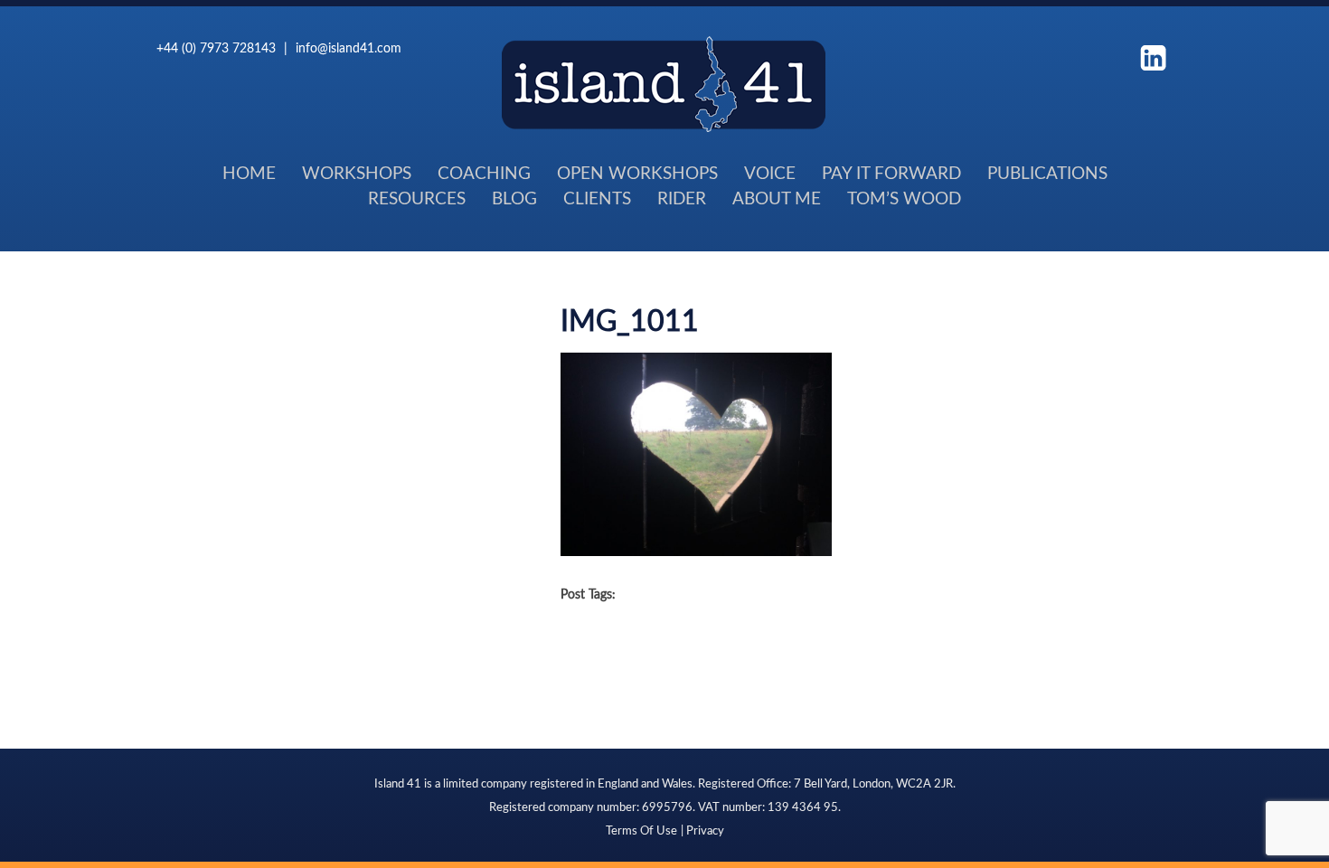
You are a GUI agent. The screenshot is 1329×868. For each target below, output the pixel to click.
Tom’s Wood (904, 197)
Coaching (484, 172)
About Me (776, 197)
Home (249, 172)
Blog (514, 197)
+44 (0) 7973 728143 (216, 47)
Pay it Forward (891, 172)
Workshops (356, 172)
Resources (417, 197)
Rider (681, 197)
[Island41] (663, 127)
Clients (597, 197)
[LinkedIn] (1153, 56)
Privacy (705, 830)
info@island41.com (348, 47)
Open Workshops (637, 172)
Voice (770, 172)
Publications (1047, 172)
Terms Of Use (641, 830)
